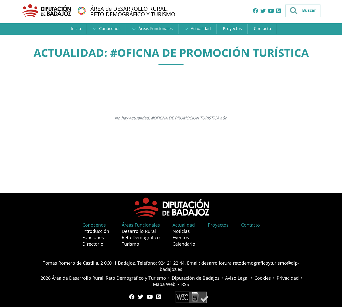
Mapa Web (164, 284)
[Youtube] (271, 11)
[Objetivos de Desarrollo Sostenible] (82, 10)
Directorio (92, 244)
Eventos (181, 237)
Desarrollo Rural (139, 231)
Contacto (262, 28)
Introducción (95, 231)
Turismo (130, 244)
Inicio (76, 28)
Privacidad (288, 278)
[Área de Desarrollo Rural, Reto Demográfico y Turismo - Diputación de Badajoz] (47, 10)
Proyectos (232, 28)
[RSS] (278, 11)
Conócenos (109, 28)
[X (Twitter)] (263, 11)
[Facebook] (255, 11)
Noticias (181, 231)
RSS (185, 284)
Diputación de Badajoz (195, 278)
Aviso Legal (237, 278)
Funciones (93, 237)
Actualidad (200, 28)
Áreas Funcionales (155, 28)
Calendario (184, 244)
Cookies (262, 278)
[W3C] (192, 296)
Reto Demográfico (141, 237)
